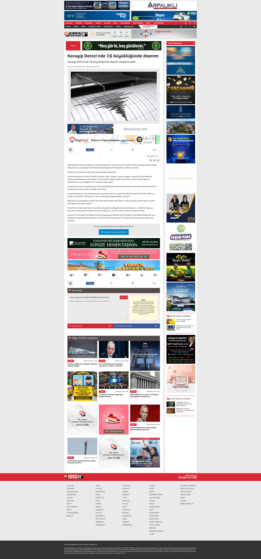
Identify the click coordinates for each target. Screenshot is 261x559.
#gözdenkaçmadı (129, 27)
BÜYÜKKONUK (100, 519)
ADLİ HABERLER (125, 23)
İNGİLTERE (107, 23)
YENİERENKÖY (100, 525)
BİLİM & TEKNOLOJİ (155, 522)
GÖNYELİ (99, 507)
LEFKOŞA (99, 489)
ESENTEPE (125, 495)
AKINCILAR (99, 510)
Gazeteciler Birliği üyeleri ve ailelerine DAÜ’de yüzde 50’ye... (184, 327)
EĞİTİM (76, 27)
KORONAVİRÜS (154, 513)
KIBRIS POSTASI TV (186, 504)
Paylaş (90, 149)
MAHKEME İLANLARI (156, 531)
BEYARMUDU (127, 516)
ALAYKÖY (99, 513)
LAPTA (124, 498)
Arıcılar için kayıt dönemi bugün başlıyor (183, 320)
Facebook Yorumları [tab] (124, 326)
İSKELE (98, 495)
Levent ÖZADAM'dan (148, 26)
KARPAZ (98, 504)
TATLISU (125, 504)
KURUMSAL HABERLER (188, 486)
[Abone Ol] (153, 156)
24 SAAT (68, 27)
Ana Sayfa (70, 486)
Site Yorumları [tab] (77, 326)
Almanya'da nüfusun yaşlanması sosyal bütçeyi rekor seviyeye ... (184, 404)
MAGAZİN (152, 528)
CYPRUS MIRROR (158, 23)
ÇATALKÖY (126, 489)
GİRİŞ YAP (124, 297)
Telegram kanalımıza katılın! (115, 232)
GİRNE (98, 486)
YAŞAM (151, 534)
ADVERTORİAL (154, 519)
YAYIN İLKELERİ (185, 495)
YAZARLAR (79, 23)
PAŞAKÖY (125, 513)
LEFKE (98, 501)
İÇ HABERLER (88, 23)
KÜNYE (182, 498)
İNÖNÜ (124, 519)
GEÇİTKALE (126, 510)
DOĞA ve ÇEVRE (154, 525)
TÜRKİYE (98, 23)
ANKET (148, 23)
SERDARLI (125, 522)
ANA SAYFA (69, 23)
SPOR (151, 510)
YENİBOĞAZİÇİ (127, 525)
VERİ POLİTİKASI (185, 492)
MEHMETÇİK (100, 522)
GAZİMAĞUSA (100, 492)
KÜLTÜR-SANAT (108, 27)
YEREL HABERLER (138, 23)
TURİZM (118, 27)
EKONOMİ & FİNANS (95, 27)
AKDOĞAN (125, 501)
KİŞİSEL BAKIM (154, 507)
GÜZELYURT (100, 498)
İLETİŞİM (183, 501)
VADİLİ (124, 507)
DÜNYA (115, 23)
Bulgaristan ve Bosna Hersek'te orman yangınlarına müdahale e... (185, 410)
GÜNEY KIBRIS (154, 516)
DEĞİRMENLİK (100, 516)
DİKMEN (125, 492)
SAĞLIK (83, 27)
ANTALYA (70, 516)
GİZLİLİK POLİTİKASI (187, 489)
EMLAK (151, 504)
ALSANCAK (126, 486)
